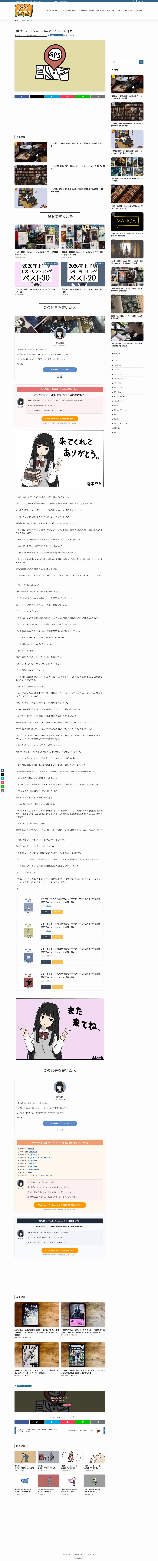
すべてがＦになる (32, 1155)
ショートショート (120, 374)
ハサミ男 (31, 1163)
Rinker (49, 906)
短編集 (116, 419)
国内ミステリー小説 (120, 396)
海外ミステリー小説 (120, 410)
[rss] (139, 1)
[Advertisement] (60, 117)
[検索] (142, 1)
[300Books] (24, 10)
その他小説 (117, 365)
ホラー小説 (117, 383)
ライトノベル (118, 387)
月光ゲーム (33, 1152)
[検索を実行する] (141, 62)
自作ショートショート (56, 35)
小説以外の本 (118, 401)
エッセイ (117, 369)
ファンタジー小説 (120, 378)
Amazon (57, 912)
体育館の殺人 (32, 1166)
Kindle (46, 912)
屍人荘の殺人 (32, 1161)
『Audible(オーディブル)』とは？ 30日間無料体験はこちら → (59, 1205)
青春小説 (117, 432)
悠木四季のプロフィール (60, 369)
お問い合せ (91, 1554)
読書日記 (117, 428)
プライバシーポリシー (79, 1554)
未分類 (116, 405)
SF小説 (116, 360)
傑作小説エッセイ (120, 392)
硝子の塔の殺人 (35, 1169)
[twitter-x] (133, 1)
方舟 (29, 1172)
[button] (22, 96)
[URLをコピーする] (98, 96)
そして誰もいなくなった (45, 1175)
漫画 (115, 414)
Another (31, 1149)
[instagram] (136, 1)
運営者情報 (66, 1554)
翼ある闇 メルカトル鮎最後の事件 (40, 1158)
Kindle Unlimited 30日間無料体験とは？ (59, 419)
